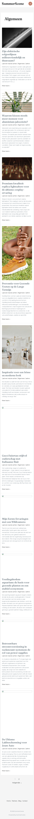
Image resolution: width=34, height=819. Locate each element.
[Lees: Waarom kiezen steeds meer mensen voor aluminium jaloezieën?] (17, 102)
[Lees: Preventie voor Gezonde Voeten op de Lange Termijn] (17, 253)
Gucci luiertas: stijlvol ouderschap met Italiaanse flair (14, 458)
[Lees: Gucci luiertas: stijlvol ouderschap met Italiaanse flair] (17, 429)
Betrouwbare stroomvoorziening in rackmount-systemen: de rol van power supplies (16, 648)
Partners (14, 801)
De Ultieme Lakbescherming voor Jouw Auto (14, 742)
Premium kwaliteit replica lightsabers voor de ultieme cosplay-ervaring (15, 188)
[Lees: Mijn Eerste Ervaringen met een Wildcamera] (17, 505)
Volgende (17, 783)
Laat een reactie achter (9, 63)
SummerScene (13, 4)
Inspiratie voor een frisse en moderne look (16, 374)
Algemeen (21, 63)
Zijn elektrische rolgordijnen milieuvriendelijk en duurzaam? (13, 56)
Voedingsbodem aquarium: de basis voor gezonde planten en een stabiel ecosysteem (15, 584)
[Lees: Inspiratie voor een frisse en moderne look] (17, 347)
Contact (24, 801)
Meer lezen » (6, 86)
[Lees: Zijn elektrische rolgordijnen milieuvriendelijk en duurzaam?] (17, 37)
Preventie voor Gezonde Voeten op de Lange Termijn (15, 286)
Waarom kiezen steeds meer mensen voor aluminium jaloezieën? (15, 118)
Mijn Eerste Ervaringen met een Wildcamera (15, 520)
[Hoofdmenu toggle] (30, 4)
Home (9, 801)
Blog (19, 801)
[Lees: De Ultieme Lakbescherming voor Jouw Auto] (17, 713)
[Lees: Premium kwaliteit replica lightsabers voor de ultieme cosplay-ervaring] (17, 168)
